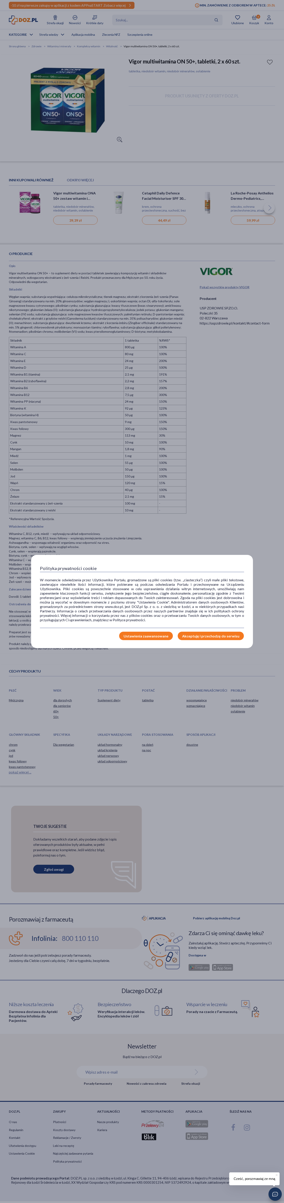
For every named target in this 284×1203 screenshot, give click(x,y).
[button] (275, 1194)
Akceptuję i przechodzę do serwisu (210, 636)
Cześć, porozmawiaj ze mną (254, 1179)
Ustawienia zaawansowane (146, 636)
